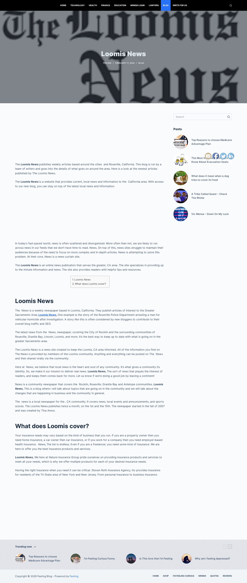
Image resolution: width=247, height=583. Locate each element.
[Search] (231, 5)
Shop (166, 576)
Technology (77, 5)
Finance (105, 5)
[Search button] (228, 116)
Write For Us (180, 5)
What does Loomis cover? (90, 283)
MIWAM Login (137, 5)
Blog (166, 5)
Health (93, 5)
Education (120, 5)
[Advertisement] (90, 136)
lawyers (154, 5)
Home (63, 5)
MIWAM (202, 576)
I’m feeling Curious (183, 576)
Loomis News (82, 279)
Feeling (107, 63)
